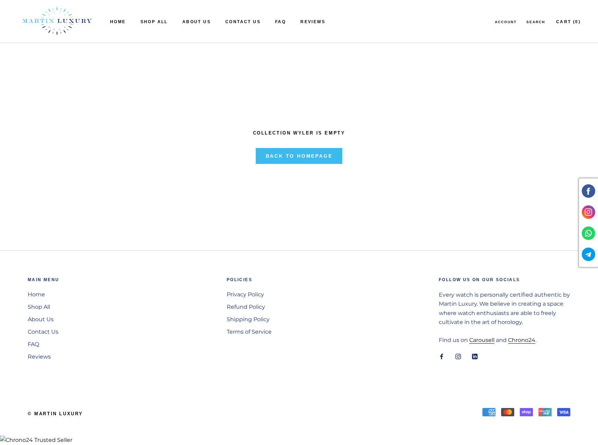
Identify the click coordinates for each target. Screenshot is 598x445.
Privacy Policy (245, 294)
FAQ (280, 21)
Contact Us (243, 21)
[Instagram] (458, 356)
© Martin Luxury (55, 413)
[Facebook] (441, 356)
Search (535, 22)
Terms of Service (249, 331)
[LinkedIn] (475, 356)
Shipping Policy (248, 319)
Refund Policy (246, 307)
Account (506, 22)
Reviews (312, 21)
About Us (196, 21)
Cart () (568, 21)
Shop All (154, 21)
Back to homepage (299, 156)
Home (118, 21)
